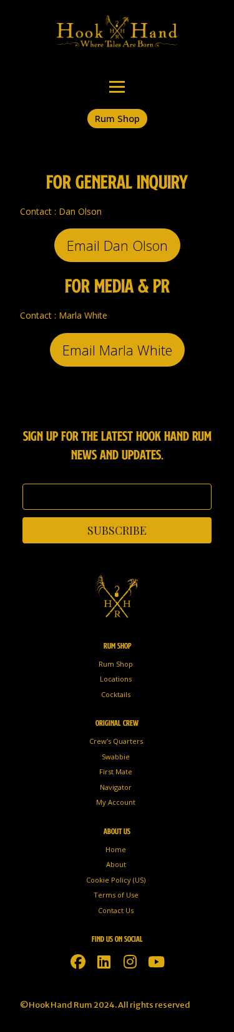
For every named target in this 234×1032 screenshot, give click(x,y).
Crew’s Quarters (116, 741)
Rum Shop (116, 663)
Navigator (116, 787)
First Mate (115, 771)
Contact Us (116, 910)
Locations (116, 678)
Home (115, 849)
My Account (115, 802)
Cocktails (115, 694)
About (116, 864)
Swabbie (116, 756)
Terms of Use (116, 894)
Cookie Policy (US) (115, 879)
